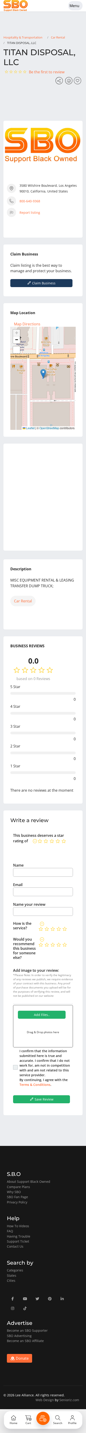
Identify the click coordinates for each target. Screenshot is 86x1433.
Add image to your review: (36, 970)
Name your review (29, 904)
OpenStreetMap (49, 428)
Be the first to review (46, 72)
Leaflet (30, 428)
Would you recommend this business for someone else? (24, 948)
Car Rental (58, 37)
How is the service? (22, 925)
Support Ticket (18, 1241)
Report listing (29, 212)
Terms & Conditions (34, 1084)
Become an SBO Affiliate (25, 1341)
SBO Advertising (19, 1336)
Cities (11, 1280)
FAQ (10, 1231)
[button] (43, 373)
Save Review (43, 1099)
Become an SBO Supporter (27, 1330)
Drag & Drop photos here (43, 1032)
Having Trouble (18, 1236)
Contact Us (15, 1246)
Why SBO (14, 1192)
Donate (22, 1358)
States (11, 1275)
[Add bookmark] (78, 82)
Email (17, 884)
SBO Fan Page (17, 1197)
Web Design (45, 1400)
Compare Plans (18, 1187)
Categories (15, 1270)
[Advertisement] (43, 497)
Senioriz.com (69, 1400)
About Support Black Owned (28, 1181)
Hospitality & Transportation (22, 37)
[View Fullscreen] (16, 349)
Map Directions (27, 324)
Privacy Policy (17, 1202)
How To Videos (18, 1226)
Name (18, 865)
